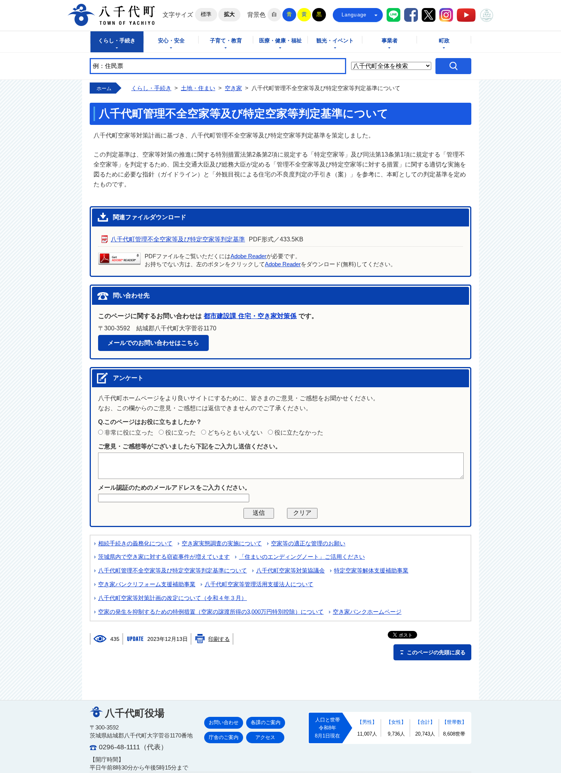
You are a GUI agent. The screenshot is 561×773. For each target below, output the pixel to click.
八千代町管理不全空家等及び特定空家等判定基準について (172, 571)
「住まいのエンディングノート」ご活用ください (302, 557)
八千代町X (428, 15)
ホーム (104, 88)
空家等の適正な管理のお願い (308, 543)
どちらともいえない (235, 432)
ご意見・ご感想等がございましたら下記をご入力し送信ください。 (189, 446)
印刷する (219, 639)
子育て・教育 (226, 41)
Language (354, 15)
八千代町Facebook (411, 15)
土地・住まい (198, 88)
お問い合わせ (224, 722)
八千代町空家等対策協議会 (290, 571)
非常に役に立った (129, 432)
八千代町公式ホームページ (111, 15)
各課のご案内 (265, 722)
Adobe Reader (248, 256)
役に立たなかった (298, 432)
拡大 (229, 14)
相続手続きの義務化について (135, 543)
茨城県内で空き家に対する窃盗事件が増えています (164, 557)
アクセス (265, 737)
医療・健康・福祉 (280, 41)
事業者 (390, 41)
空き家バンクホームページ (367, 612)
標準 (206, 14)
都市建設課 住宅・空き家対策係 (250, 316)
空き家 (233, 88)
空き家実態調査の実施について (222, 543)
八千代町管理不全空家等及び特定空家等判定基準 (178, 239)
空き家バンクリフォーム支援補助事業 (146, 584)
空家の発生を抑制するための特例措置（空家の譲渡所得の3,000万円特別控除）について (211, 612)
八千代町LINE (393, 15)
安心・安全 (171, 41)
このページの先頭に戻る (436, 652)
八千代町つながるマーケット (486, 15)
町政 (444, 41)
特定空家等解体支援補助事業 (371, 571)
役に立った (180, 432)
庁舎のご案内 (224, 737)
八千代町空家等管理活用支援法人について (259, 584)
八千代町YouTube (466, 15)
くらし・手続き (116, 41)
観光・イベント (335, 41)
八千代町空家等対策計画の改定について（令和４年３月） (172, 598)
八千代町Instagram (446, 15)
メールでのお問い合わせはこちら (153, 343)
